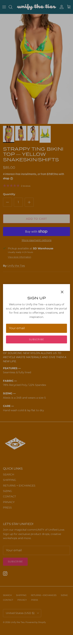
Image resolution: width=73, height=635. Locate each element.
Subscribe (36, 339)
